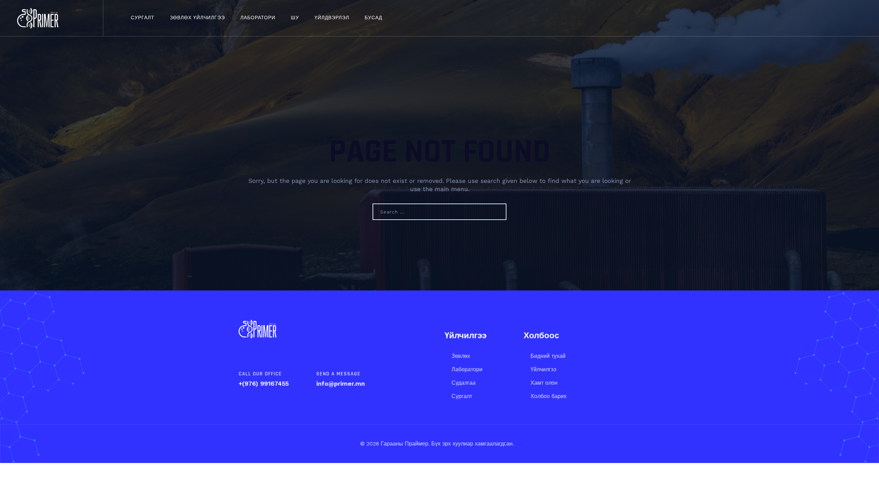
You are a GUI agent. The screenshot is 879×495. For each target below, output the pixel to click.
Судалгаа (464, 383)
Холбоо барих (548, 396)
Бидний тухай (548, 356)
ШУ (295, 18)
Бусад (373, 18)
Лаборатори (257, 18)
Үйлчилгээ (543, 369)
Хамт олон (544, 383)
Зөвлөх (461, 356)
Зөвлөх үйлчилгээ (197, 18)
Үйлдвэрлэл (332, 18)
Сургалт (143, 18)
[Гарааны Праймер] (37, 18)
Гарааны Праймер (403, 443)
